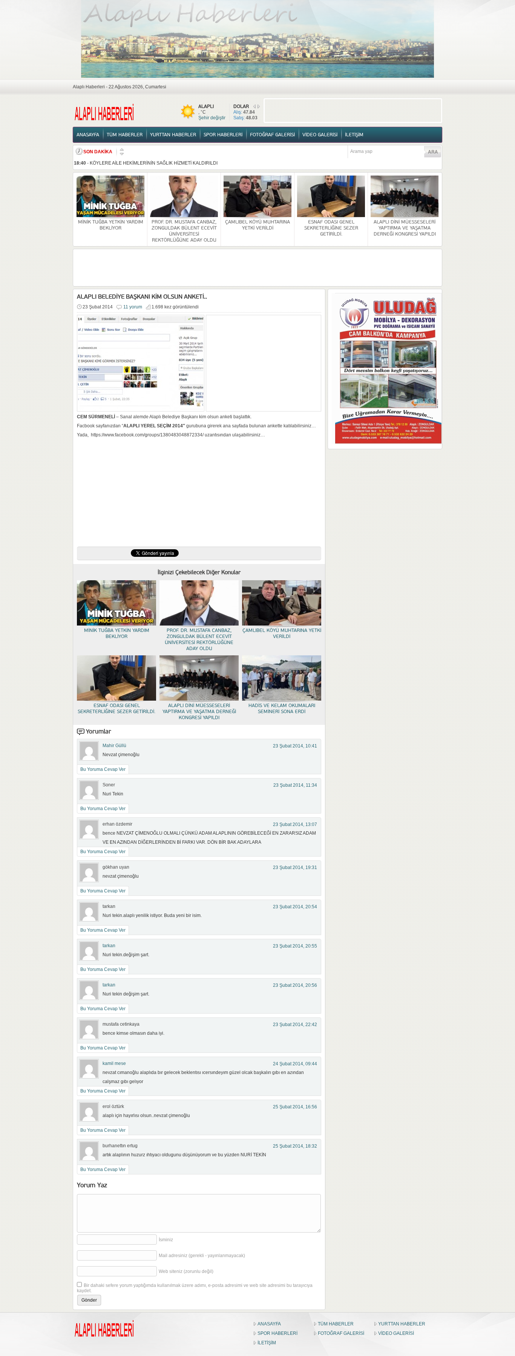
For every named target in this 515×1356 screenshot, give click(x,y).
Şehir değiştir (211, 117)
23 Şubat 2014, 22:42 (295, 1024)
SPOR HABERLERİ (223, 135)
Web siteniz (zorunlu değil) (186, 1271)
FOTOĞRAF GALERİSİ (272, 135)
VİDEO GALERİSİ (319, 135)
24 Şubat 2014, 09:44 (295, 1063)
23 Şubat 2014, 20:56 (295, 985)
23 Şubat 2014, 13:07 (295, 824)
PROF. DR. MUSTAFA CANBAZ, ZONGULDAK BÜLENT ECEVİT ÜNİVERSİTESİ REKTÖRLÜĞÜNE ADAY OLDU (184, 231)
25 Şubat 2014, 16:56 (295, 1106)
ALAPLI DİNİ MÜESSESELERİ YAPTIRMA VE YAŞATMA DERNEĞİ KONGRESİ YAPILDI (405, 228)
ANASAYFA (88, 135)
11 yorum (132, 307)
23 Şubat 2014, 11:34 (295, 785)
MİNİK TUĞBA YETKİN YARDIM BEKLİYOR (110, 225)
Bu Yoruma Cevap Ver (103, 769)
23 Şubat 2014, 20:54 (295, 906)
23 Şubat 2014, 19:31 (295, 867)
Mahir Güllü (114, 745)
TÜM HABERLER (125, 135)
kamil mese (114, 1063)
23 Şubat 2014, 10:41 (295, 746)
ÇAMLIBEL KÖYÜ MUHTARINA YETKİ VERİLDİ (257, 225)
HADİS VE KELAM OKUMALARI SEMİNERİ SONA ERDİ (281, 709)
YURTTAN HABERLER (173, 135)
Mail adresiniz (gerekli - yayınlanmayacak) (202, 1255)
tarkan (109, 945)
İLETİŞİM (354, 135)
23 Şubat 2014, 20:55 (295, 946)
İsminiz (166, 1239)
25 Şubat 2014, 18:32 (295, 1146)
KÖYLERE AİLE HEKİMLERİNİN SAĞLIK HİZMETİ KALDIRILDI (154, 163)
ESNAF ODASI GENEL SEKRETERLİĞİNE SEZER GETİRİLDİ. (331, 228)
